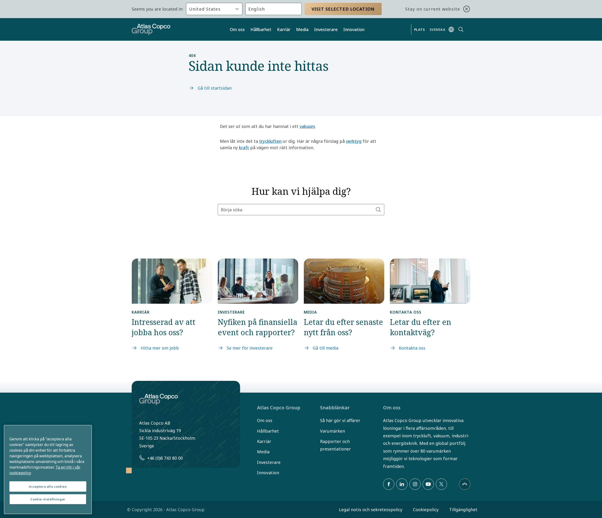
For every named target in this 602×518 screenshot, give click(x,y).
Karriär (283, 29)
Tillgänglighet (463, 509)
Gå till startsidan (215, 88)
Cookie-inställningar (47, 499)
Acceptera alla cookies (48, 486)
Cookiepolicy (426, 509)
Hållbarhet (260, 29)
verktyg (353, 141)
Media (302, 29)
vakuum (307, 126)
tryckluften (270, 141)
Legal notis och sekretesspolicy (370, 509)
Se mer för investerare (250, 348)
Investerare (326, 29)
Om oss (237, 29)
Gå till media (325, 348)
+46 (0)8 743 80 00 (165, 458)
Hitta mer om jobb (160, 348)
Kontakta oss (412, 348)
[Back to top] (464, 484)
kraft (244, 147)
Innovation (353, 29)
